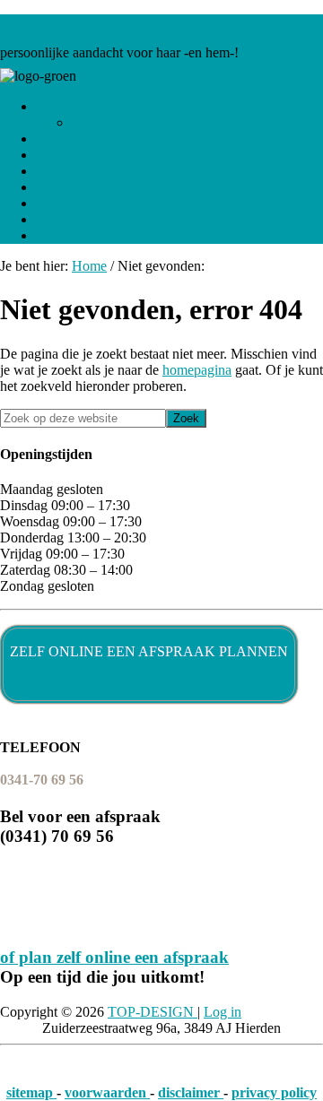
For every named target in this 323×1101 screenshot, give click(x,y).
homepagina (196, 369)
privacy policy (274, 1092)
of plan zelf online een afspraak (114, 957)
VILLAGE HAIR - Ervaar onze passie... (115, 22)
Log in (222, 1011)
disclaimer (190, 1092)
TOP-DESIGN (152, 1011)
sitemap (31, 1092)
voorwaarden (107, 1092)
